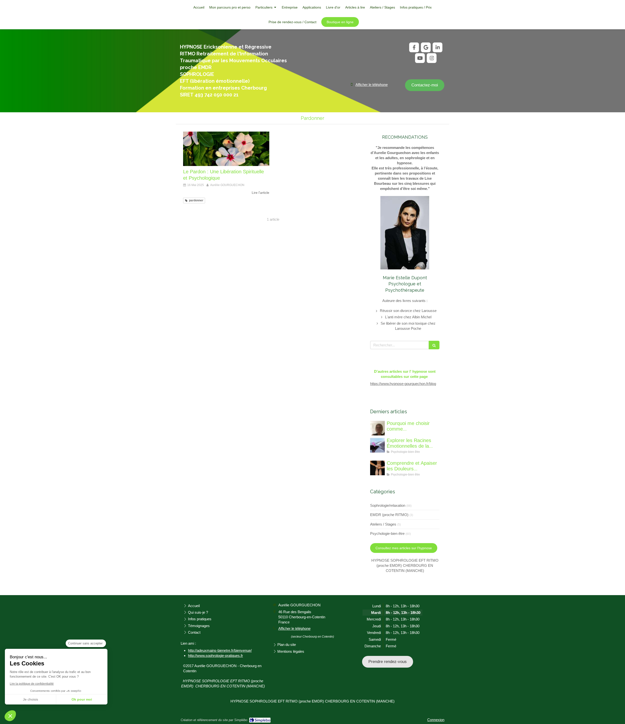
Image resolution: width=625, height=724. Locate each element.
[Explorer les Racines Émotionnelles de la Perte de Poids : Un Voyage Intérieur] (377, 445)
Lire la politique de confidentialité (32, 683)
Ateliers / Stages (383, 524)
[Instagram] (432, 58)
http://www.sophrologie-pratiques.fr (215, 655)
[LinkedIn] (437, 47)
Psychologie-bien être (387, 533)
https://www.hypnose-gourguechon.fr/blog (403, 384)
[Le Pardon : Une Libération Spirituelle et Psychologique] (226, 149)
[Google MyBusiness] (426, 47)
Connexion (435, 720)
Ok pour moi (82, 699)
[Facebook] (414, 47)
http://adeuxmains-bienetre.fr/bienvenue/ (220, 650)
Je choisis (30, 699)
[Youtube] (420, 58)
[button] (10, 716)
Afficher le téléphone (371, 85)
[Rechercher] (434, 345)
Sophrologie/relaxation (387, 505)
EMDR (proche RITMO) (389, 515)
